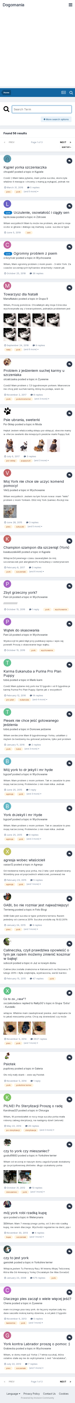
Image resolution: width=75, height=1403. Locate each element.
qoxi (6, 1217)
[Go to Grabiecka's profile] (7, 1335)
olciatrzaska (10, 379)
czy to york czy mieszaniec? (26, 1151)
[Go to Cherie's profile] (7, 1290)
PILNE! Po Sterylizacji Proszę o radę (33, 1106)
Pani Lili (7, 596)
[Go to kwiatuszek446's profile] (7, 539)
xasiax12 (8, 864)
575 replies (38, 1277)
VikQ (6, 490)
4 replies (39, 1232)
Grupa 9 (43, 298)
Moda (38, 424)
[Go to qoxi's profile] (7, 1204)
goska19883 (10, 1155)
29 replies (33, 1125)
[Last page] (70, 142)
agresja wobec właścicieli (24, 860)
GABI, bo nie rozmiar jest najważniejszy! (36, 905)
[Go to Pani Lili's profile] (7, 584)
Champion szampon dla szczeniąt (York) (36, 547)
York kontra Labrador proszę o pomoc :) (36, 1344)
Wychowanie (43, 257)
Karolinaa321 (10, 1110)
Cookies (64, 1393)
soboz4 (7, 963)
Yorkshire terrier (47, 1155)
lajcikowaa (9, 216)
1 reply (35, 609)
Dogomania (13, 4)
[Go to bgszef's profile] (7, 761)
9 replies (40, 345)
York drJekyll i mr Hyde (22, 815)
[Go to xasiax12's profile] (7, 851)
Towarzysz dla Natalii (20, 294)
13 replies (36, 1187)
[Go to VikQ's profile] (7, 473)
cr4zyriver (9, 257)
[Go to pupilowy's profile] (7, 1055)
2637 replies (40, 1038)
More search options (57, 119)
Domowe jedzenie (40, 729)
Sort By (66, 147)
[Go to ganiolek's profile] (7, 1249)
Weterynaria (36, 1217)
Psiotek (9, 1064)
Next (63, 142)
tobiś (6, 679)
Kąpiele (39, 171)
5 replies (34, 187)
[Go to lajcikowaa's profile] (7, 204)
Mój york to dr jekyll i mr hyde (28, 770)
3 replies (31, 456)
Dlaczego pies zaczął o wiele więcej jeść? (37, 1299)
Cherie (7, 1303)
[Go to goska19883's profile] (7, 1142)
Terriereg (8, 909)
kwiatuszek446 (12, 551)
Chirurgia (44, 1110)
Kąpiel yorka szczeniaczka (25, 167)
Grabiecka (9, 1348)
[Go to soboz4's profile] (7, 941)
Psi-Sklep (8, 424)
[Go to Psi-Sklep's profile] (7, 411)
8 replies (38, 394)
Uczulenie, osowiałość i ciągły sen (41, 212)
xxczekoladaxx (12, 1003)
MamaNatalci (10, 298)
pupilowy (8, 1068)
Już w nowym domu (44, 963)
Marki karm (36, 679)
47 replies (38, 978)
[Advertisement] (37, 48)
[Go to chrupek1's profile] (7, 159)
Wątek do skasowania (21, 630)
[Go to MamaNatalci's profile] (7, 286)
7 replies (32, 1363)
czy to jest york (16, 1258)
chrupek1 (8, 171)
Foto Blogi (41, 909)
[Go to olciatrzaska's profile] (7, 362)
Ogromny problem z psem (35, 253)
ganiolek (8, 1262)
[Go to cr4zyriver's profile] (7, 245)
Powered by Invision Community (37, 1398)
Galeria (39, 1068)
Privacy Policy (32, 1393)
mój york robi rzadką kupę (25, 1213)
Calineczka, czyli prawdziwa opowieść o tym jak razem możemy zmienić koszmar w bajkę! (36, 954)
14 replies (37, 695)
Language (13, 1393)
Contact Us (49, 1393)
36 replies (37, 273)
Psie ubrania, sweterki (21, 420)
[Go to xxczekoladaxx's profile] (7, 991)
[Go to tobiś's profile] (7, 663)
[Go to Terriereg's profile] (7, 896)
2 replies (36, 744)
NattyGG (38, 1003)
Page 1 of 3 (37, 142)
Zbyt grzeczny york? (20, 592)
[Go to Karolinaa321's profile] (7, 1097)
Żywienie (43, 379)
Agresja (38, 864)
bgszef (7, 774)
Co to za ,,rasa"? (14, 999)
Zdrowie (41, 216)
